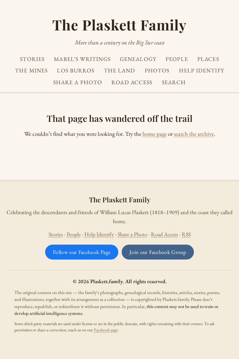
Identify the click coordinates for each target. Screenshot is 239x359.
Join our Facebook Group (157, 251)
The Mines (31, 70)
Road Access (131, 82)
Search (174, 82)
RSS (186, 234)
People (177, 58)
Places (208, 58)
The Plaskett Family (119, 24)
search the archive (194, 134)
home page (155, 134)
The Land (119, 70)
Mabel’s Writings (82, 58)
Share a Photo (77, 82)
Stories (32, 58)
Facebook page (106, 330)
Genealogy (138, 58)
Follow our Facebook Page (81, 251)
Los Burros (75, 70)
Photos (157, 70)
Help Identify (201, 70)
